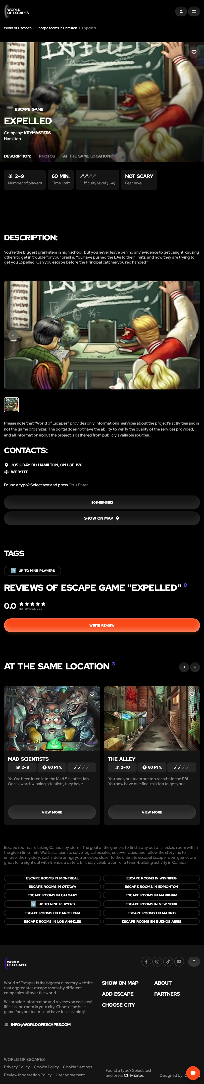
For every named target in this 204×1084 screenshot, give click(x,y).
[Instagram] (157, 962)
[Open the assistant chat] (193, 1073)
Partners (167, 993)
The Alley (121, 759)
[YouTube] (179, 962)
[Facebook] (146, 962)
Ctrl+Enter (78, 485)
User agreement (70, 1075)
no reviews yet (30, 608)
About (162, 982)
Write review (101, 625)
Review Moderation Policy (28, 1075)
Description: (17, 156)
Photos (47, 156)
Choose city (118, 1004)
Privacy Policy (17, 1067)
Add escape (117, 993)
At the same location (88, 156)
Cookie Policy (46, 1067)
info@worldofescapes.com (40, 1024)
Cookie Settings (77, 1067)
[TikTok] (168, 962)
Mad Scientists (28, 759)
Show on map (120, 982)
